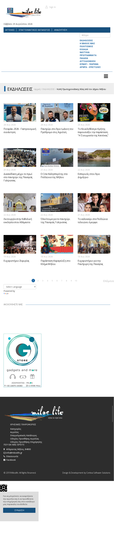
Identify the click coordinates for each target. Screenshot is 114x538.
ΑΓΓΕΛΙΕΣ (10, 29)
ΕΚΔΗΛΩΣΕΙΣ (86, 40)
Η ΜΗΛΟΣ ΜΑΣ (87, 43)
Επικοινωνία (12, 456)
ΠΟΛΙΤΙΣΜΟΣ (86, 46)
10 (76, 280)
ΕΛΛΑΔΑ (84, 49)
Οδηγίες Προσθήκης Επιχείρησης (26, 442)
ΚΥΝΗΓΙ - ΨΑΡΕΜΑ (89, 64)
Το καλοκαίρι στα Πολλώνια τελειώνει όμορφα (93, 220)
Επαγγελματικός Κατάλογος (23, 435)
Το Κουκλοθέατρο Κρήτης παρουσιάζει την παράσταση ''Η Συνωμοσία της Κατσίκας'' (93, 132)
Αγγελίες (14, 432)
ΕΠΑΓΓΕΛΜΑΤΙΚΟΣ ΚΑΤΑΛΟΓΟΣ (34, 29)
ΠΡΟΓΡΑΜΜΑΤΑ (88, 55)
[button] (50, 7)
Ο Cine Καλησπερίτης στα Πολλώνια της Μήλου (54, 175)
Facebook (11, 459)
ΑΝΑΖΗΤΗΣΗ (60, 29)
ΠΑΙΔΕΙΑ (84, 58)
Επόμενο (105, 280)
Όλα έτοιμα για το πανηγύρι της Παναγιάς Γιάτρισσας (55, 220)
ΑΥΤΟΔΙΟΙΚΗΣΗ (87, 61)
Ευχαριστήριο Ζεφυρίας (16, 260)
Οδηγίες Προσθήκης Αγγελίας (24, 438)
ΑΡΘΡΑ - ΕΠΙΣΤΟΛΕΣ (90, 67)
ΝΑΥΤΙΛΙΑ (85, 52)
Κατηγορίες (15, 428)
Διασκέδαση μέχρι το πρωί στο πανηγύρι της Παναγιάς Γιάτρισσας (18, 177)
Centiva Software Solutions (98, 472)
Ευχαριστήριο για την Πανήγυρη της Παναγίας (90, 262)
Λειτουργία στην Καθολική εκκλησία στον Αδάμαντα (18, 220)
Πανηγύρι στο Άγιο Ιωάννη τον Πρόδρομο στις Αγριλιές (57, 130)
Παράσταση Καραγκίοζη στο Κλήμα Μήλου (55, 262)
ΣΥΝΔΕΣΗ (19, 510)
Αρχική (37, 89)
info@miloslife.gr (14, 452)
